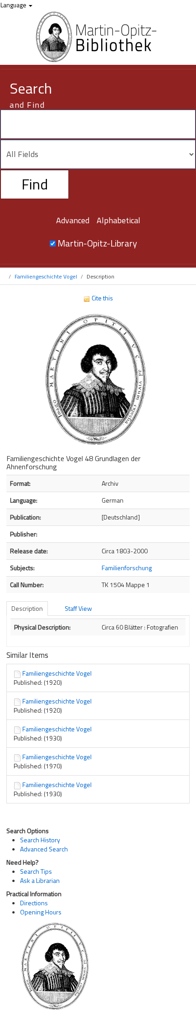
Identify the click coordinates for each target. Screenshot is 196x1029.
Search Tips (36, 871)
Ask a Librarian (40, 880)
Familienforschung (127, 567)
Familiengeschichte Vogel (46, 276)
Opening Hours (41, 912)
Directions (34, 903)
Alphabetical (118, 220)
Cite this (101, 298)
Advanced (72, 220)
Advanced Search (44, 849)
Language (14, 5)
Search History (40, 840)
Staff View (78, 608)
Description (27, 608)
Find (34, 184)
